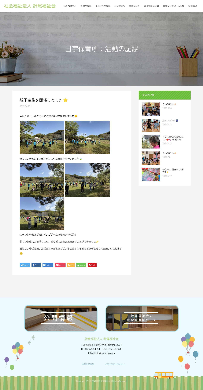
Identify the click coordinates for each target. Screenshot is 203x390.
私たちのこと (70, 6)
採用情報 (192, 6)
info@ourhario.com (105, 353)
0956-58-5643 (115, 349)
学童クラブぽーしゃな (173, 6)
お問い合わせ (88, 363)
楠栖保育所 (134, 6)
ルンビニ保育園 (102, 6)
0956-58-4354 (92, 349)
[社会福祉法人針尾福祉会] (30, 6)
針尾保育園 (86, 6)
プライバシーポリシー (115, 363)
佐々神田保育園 (151, 6)
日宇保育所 (119, 6)
